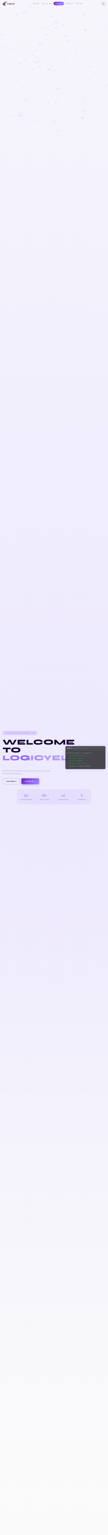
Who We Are (47, 3)
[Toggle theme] (103, 3)
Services (58, 3)
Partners (69, 3)
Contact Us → (30, 781)
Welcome (36, 3)
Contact (80, 3)
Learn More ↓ (11, 781)
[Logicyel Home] (9, 3)
